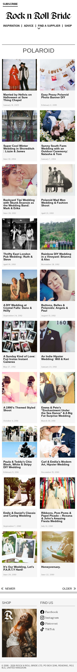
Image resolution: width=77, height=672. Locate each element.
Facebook (51, 612)
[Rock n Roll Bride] (38, 15)
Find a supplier (49, 25)
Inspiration (11, 25)
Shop (68, 25)
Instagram (52, 617)
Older (67, 588)
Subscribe (10, 4)
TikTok (50, 629)
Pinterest (51, 623)
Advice (29, 25)
